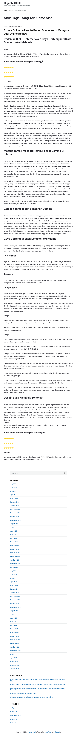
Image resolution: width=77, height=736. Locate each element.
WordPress (48, 732)
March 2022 (14, 661)
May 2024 (13, 578)
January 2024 (14, 592)
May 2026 (13, 491)
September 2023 (15, 607)
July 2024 (13, 571)
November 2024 (15, 556)
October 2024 (14, 560)
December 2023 (15, 596)
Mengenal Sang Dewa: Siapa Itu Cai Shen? (23, 693)
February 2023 (14, 632)
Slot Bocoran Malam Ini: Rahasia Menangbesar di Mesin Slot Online (31, 697)
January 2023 (14, 636)
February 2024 (14, 589)
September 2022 (15, 651)
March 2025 (14, 542)
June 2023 (13, 618)
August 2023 (14, 611)
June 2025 (13, 531)
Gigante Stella (32, 732)
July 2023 (13, 614)
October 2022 (14, 647)
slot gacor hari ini (15, 715)
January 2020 (14, 669)
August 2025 (14, 524)
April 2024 (13, 582)
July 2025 (13, 527)
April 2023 (13, 625)
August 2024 (14, 567)
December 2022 (15, 640)
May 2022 (13, 654)
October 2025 (14, 516)
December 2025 (15, 509)
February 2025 (14, 545)
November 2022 (15, 643)
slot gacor (13, 708)
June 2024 (13, 574)
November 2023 (15, 600)
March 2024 (14, 585)
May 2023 (13, 622)
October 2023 (14, 603)
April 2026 (13, 495)
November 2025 (15, 513)
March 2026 (14, 498)
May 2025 (13, 534)
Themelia (57, 732)
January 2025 (14, 549)
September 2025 (15, 520)
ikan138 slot (14, 712)
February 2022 (14, 665)
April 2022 (13, 658)
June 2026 (13, 487)
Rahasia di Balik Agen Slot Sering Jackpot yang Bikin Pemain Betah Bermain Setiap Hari (37, 684)
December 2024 (15, 553)
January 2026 (14, 505)
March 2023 (14, 629)
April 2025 (13, 538)
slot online (13, 719)
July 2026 (13, 484)
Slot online (13, 723)
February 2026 (14, 502)
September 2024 (15, 563)
